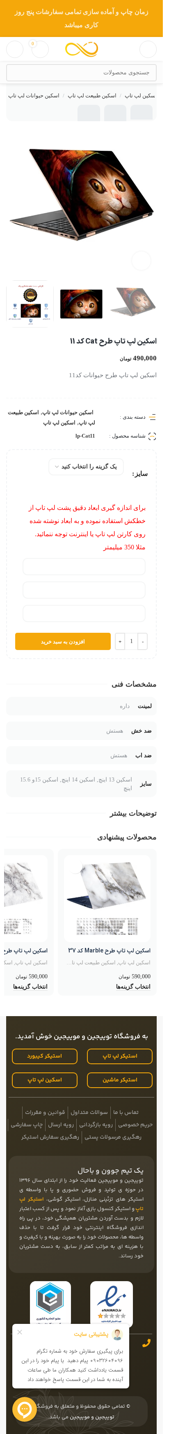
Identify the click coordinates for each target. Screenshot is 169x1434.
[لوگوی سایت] (81, 48)
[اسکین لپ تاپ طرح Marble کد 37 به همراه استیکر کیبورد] (107, 898)
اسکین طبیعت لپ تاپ (92, 95)
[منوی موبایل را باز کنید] (148, 49)
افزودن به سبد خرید (63, 642)
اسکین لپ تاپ (141, 95)
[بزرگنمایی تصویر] (141, 260)
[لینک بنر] (81, 18)
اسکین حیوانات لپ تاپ (33, 95)
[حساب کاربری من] (14, 49)
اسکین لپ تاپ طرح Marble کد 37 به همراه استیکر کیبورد (109, 955)
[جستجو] (14, 72)
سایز (141, 473)
